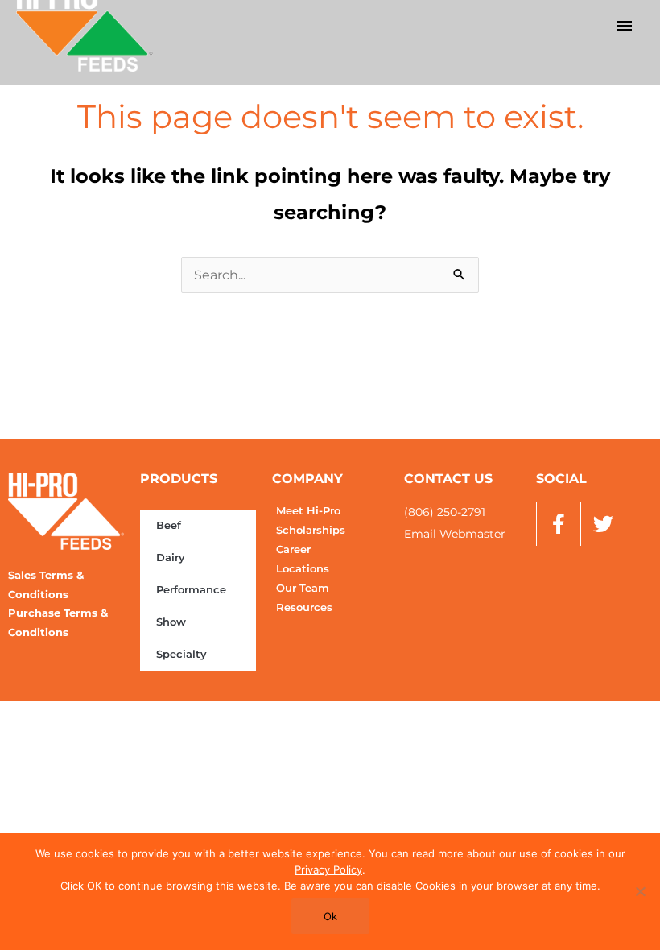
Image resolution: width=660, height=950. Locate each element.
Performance (191, 590)
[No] (640, 891)
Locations (302, 569)
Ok (330, 916)
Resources (304, 607)
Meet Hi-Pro (308, 511)
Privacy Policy (328, 869)
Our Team (302, 588)
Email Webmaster (454, 534)
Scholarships (310, 530)
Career (293, 549)
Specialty (181, 654)
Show (171, 622)
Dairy (170, 557)
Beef (168, 525)
